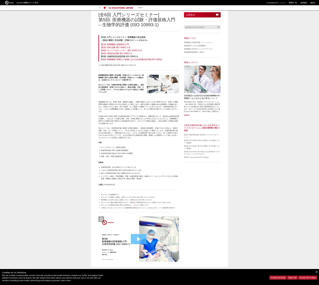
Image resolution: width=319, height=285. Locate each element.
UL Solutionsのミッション (276, 2)
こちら (134, 205)
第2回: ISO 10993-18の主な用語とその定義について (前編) (202, 141)
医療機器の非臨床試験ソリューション (198, 42)
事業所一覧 (293, 2)
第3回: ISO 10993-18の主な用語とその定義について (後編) (202, 147)
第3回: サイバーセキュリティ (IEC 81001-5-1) (121, 50)
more (186, 115)
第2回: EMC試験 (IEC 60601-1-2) (115, 47)
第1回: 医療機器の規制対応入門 (115, 44)
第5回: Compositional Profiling (196, 157)
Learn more (66, 280)
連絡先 (312, 2)
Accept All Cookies (308, 277)
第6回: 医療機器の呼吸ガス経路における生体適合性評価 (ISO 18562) (131, 59)
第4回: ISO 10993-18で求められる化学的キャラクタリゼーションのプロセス (202, 152)
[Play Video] (139, 239)
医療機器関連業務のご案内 (193, 52)
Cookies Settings (278, 277)
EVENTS (140, 8)
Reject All (292, 277)
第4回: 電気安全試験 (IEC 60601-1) (116, 53)
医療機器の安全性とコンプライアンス (198, 49)
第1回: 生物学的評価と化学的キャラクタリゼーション (201, 136)
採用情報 (303, 2)
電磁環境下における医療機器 (194, 45)
